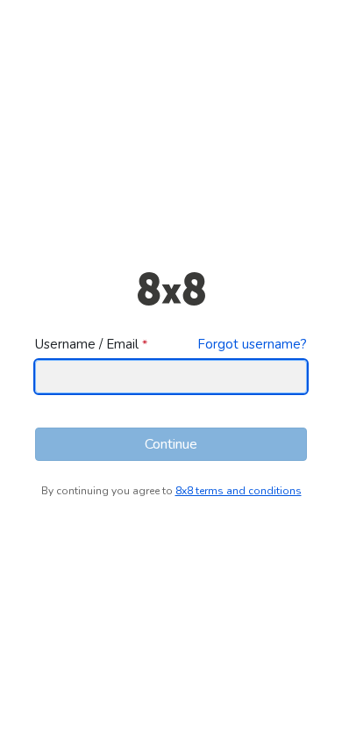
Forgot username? (252, 344)
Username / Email (87, 344)
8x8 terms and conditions (238, 491)
